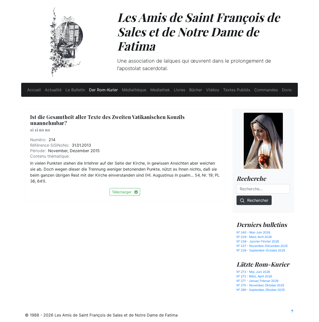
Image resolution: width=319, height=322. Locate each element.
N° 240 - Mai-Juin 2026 (253, 232)
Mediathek (160, 89)
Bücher (195, 89)
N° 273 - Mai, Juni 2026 (253, 272)
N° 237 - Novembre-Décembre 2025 (262, 246)
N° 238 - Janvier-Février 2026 (258, 241)
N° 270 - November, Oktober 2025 (260, 285)
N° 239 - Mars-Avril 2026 (254, 237)
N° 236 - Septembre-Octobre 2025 (261, 250)
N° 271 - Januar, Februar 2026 (257, 281)
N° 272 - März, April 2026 (254, 276)
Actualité (53, 89)
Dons (287, 89)
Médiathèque (134, 89)
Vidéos (212, 89)
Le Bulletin (75, 89)
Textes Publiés (236, 89)
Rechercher (256, 200)
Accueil (34, 89)
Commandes (266, 89)
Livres (179, 89)
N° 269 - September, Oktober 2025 (261, 290)
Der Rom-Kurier (103, 89)
